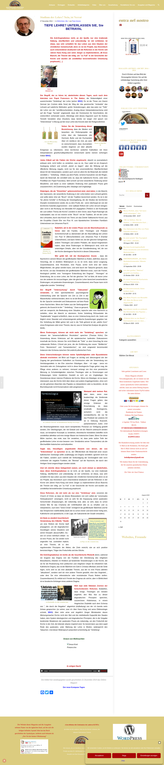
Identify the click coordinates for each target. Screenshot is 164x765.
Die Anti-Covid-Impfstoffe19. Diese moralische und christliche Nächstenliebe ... (136, 249)
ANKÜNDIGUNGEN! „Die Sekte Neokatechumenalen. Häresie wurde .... (135, 261)
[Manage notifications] (4, 760)
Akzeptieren (99, 755)
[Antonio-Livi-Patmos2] (25, 26)
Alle (66, 21)
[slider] (104, 671)
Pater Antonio (76, 21)
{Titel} (123, 761)
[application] (73, 671)
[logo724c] (15, 5)
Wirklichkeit (60, 21)
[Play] (42, 671)
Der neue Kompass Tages (74, 687)
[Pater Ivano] (122, 91)
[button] (159, 742)
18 (125, 514)
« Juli (120, 527)
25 (125, 517)
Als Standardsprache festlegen (130, 179)
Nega (124, 755)
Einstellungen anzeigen (148, 755)
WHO (80, 101)
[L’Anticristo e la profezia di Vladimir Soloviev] (162, 382)
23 (147, 514)
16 (147, 510)
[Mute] (99, 671)
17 (120, 514)
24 (120, 517)
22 (143, 514)
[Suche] (158, 5)
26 (129, 517)
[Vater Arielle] (128, 97)
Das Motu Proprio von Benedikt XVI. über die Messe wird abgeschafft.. (135, 300)
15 (143, 510)
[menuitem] (52, 5)
